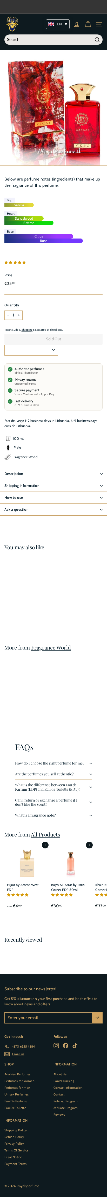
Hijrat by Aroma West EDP (23, 887)
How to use (13, 497)
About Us (60, 1074)
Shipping (27, 329)
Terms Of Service (16, 1150)
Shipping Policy (15, 1130)
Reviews (59, 1114)
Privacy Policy (14, 1143)
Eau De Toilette (15, 1108)
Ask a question (16, 509)
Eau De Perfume (16, 1101)
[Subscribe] (97, 1017)
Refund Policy (14, 1137)
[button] (15, 262)
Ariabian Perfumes (17, 1074)
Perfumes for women (19, 1081)
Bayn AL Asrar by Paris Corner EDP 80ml (67, 887)
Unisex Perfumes (16, 1094)
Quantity (11, 305)
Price (8, 275)
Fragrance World (51, 647)
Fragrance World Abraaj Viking (24, 600)
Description (13, 473)
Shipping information (21, 485)
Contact (59, 1094)
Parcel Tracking (64, 1081)
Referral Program (66, 1101)
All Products (45, 834)
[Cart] (88, 24)
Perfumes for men (17, 1088)
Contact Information (68, 1088)
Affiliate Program (66, 1108)
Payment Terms (15, 1164)
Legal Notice (13, 1157)
